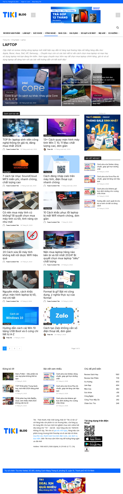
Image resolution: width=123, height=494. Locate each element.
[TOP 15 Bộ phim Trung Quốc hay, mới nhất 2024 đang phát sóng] (8, 388)
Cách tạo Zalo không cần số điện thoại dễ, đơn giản (60, 330)
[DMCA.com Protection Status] (86, 451)
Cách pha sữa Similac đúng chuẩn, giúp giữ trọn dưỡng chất (107, 166)
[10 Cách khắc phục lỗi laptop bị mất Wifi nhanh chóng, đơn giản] (61, 200)
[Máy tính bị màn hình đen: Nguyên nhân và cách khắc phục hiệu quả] (105, 74)
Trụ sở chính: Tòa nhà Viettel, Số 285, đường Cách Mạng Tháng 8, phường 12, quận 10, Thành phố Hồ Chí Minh (49, 470)
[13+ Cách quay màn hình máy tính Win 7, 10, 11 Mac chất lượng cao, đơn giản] (61, 128)
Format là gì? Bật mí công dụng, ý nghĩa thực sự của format (59, 294)
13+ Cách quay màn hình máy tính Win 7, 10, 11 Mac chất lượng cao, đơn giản (61, 142)
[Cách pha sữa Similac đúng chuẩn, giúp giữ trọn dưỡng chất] (89, 167)
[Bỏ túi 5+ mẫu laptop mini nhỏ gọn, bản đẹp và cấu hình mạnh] (76, 74)
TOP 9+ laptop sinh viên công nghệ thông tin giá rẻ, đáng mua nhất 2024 (20, 142)
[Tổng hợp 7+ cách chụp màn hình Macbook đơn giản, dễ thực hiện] (105, 95)
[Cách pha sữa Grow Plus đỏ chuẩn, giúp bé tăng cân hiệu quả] (89, 179)
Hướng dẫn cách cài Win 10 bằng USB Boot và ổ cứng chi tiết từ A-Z (20, 331)
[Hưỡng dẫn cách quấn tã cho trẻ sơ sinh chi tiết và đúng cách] (89, 203)
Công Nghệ (15, 40)
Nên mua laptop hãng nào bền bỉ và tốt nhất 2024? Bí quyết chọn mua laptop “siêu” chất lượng (61, 257)
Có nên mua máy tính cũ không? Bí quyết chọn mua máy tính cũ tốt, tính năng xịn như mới (20, 217)
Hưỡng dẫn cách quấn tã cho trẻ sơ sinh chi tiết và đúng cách (108, 203)
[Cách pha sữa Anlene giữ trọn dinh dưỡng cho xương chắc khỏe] (89, 191)
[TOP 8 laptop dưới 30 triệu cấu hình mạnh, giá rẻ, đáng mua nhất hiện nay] (76, 95)
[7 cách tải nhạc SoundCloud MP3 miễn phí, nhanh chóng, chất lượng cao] (21, 164)
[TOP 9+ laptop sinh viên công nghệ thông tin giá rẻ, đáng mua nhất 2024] (21, 128)
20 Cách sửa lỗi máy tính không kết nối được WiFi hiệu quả (20, 255)
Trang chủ (6, 40)
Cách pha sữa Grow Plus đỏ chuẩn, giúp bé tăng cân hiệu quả (108, 178)
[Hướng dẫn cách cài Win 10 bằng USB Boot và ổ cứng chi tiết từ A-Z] (21, 316)
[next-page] (19, 348)
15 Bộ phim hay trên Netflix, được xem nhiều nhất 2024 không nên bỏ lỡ (26, 400)
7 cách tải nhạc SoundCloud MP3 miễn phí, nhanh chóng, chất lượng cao (20, 179)
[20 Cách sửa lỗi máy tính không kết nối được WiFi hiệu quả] (21, 240)
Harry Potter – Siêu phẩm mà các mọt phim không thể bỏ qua (26, 376)
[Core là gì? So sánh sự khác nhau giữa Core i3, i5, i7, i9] (32, 85)
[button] (117, 27)
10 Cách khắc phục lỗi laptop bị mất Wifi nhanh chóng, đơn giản (61, 215)
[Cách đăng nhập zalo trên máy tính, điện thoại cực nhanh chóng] (61, 164)
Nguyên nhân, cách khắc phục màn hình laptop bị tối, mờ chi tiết (19, 294)
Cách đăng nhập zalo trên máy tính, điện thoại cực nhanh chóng (59, 179)
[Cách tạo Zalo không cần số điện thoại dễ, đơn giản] (61, 316)
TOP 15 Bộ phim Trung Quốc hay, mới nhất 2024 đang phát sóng (27, 388)
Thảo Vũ (50, 149)
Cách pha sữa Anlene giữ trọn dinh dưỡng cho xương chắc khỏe (108, 191)
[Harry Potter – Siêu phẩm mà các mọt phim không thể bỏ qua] (8, 376)
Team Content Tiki (12, 149)
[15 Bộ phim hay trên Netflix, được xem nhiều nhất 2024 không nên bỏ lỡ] (8, 401)
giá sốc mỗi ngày (60, 430)
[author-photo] (4, 149)
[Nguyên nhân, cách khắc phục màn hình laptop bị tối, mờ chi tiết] (21, 280)
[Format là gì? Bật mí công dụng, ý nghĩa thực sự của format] (61, 280)
